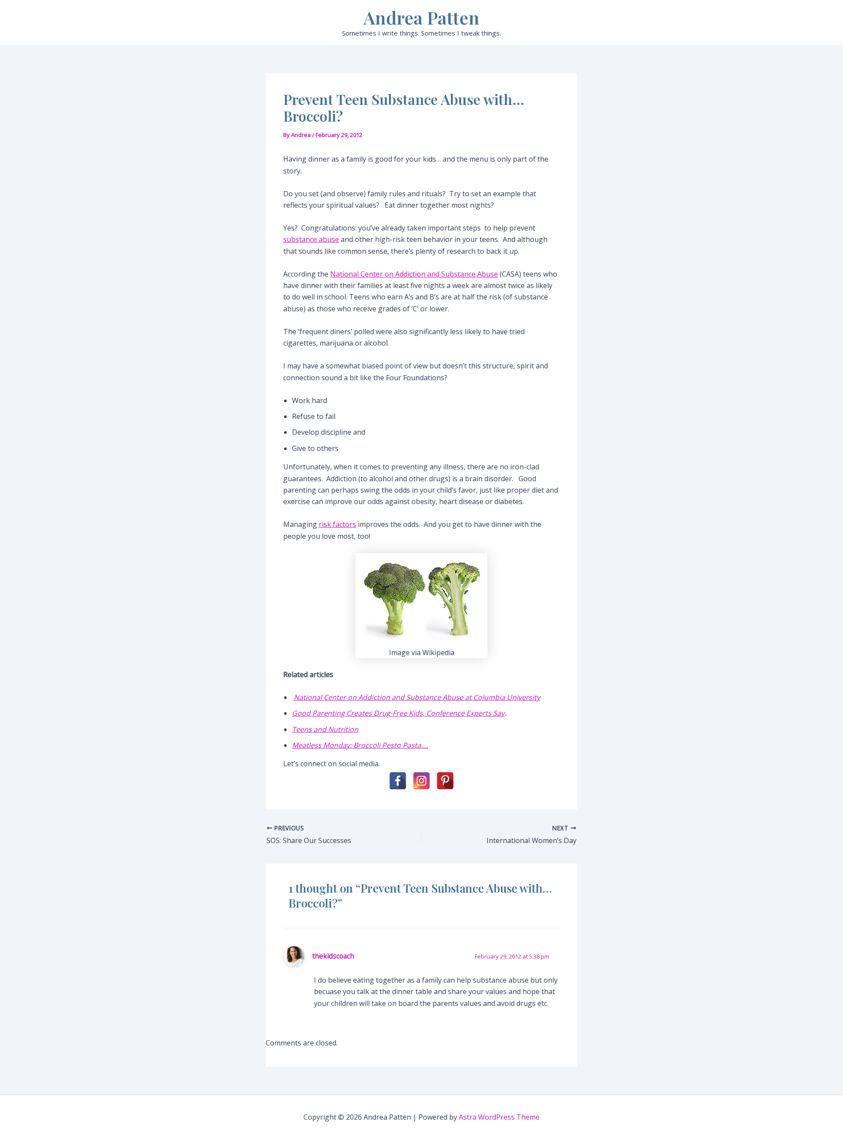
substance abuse (311, 239)
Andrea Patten (421, 17)
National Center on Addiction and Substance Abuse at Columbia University (417, 697)
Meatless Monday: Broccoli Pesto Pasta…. (360, 745)
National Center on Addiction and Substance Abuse (414, 274)
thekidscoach (333, 956)
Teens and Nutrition (325, 729)
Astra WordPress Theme (499, 1117)
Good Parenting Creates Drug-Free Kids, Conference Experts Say (398, 713)
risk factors (337, 524)
